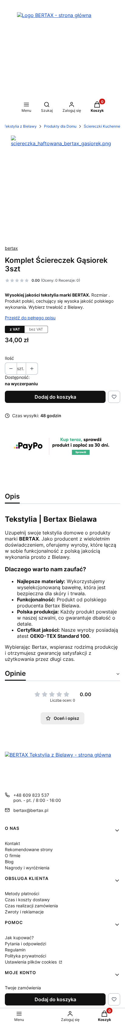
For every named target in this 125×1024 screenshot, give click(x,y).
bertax (11, 248)
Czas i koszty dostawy (27, 899)
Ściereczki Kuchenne (102, 126)
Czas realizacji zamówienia (31, 905)
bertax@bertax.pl (30, 810)
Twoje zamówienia (23, 987)
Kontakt (12, 843)
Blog (9, 861)
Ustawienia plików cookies (31, 961)
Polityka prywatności (25, 955)
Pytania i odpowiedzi (25, 943)
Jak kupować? (19, 937)
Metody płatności (22, 893)
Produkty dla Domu (60, 126)
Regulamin (15, 949)
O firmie (12, 855)
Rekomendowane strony (29, 849)
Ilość (9, 358)
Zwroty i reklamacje (24, 911)
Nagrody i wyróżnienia (27, 867)
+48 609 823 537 (31, 795)
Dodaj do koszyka (55, 397)
